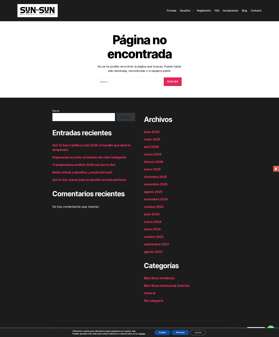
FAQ (217, 10)
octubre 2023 (153, 237)
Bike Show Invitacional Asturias (167, 286)
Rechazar (180, 332)
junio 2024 (151, 214)
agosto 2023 (153, 252)
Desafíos (185, 10)
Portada (171, 10)
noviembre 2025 (156, 184)
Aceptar (162, 332)
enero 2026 (152, 169)
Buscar (55, 110)
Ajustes (198, 332)
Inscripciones (230, 10)
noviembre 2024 (156, 199)
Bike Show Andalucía (159, 278)
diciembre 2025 (155, 177)
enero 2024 (152, 229)
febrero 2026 (153, 162)
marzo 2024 (152, 222)
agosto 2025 (153, 192)
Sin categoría (153, 301)
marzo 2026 (152, 154)
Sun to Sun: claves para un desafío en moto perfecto (89, 180)
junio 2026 (151, 132)
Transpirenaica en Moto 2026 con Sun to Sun (83, 165)
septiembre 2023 (156, 244)
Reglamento (204, 10)
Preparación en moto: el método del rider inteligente (89, 157)
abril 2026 (151, 147)
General (149, 293)
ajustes (142, 333)
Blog (244, 10)
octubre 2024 (154, 207)
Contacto (256, 10)
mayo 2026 (152, 139)
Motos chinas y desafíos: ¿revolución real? (82, 172)
